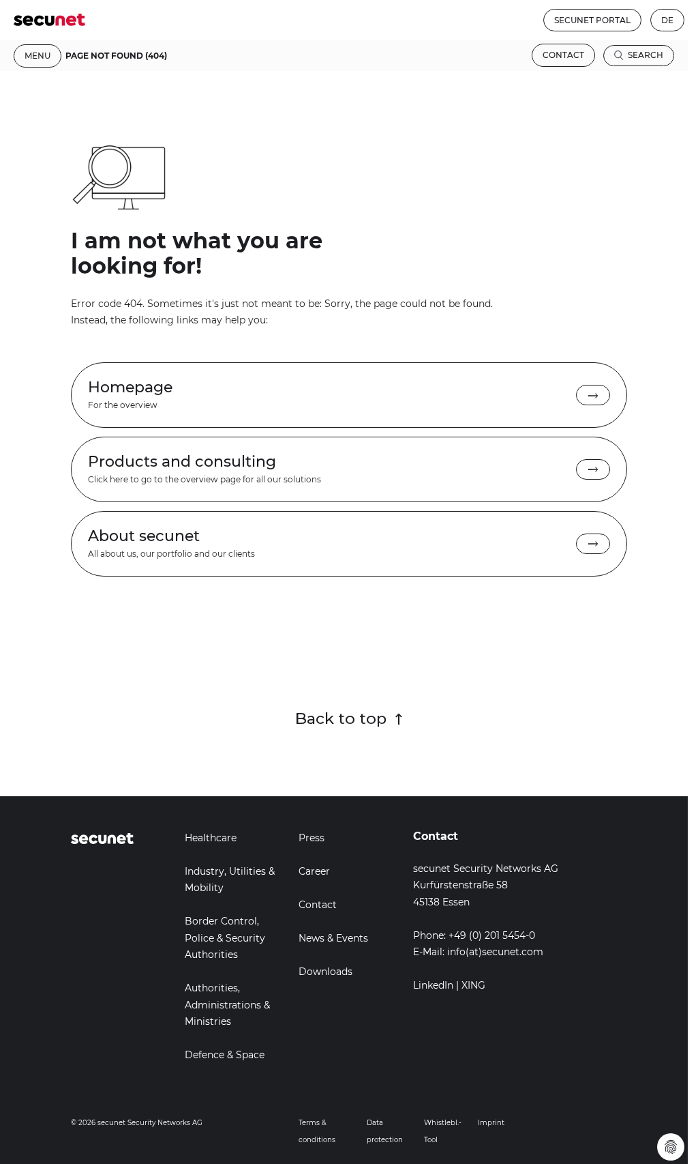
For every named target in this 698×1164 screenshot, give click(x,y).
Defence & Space (224, 1055)
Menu (37, 55)
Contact (563, 55)
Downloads (325, 971)
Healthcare (211, 838)
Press (311, 838)
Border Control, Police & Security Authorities (225, 938)
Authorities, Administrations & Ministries (227, 1005)
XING (473, 985)
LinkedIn (433, 985)
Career (314, 871)
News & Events (333, 938)
